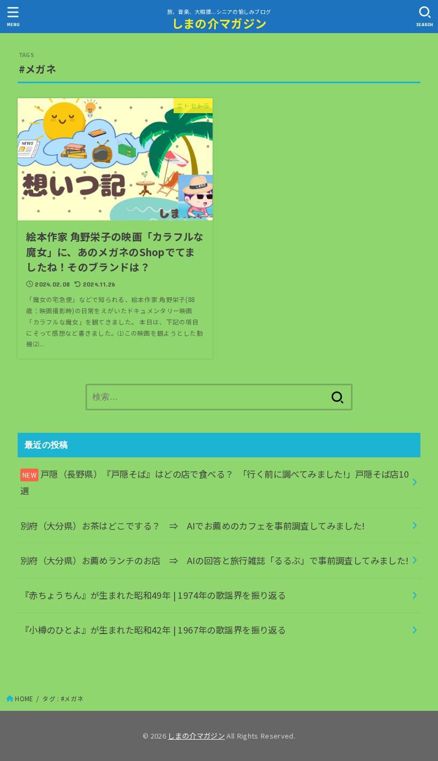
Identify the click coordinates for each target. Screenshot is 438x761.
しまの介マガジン (219, 23)
